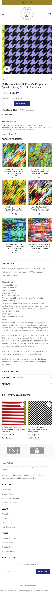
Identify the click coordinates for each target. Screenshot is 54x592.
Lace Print (17, 127)
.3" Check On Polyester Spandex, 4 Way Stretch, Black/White (37, 429)
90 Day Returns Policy (12, 378)
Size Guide (8, 114)
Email (22, 2)
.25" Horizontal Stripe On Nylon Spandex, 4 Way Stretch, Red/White (14, 429)
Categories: (7, 125)
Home (4, 79)
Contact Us (6, 518)
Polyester (46, 127)
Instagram (28, 2)
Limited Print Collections (32, 127)
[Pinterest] (15, 134)
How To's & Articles (9, 527)
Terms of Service (8, 551)
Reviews (6, 384)
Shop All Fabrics (8, 494)
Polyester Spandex (9, 130)
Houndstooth (7, 127)
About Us (5, 514)
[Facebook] (9, 134)
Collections (6, 489)
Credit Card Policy (9, 538)
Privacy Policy (7, 543)
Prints (31, 130)
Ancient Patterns (31, 125)
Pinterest (31, 2)
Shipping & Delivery (11, 371)
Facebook (25, 2)
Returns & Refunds (9, 502)
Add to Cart (22, 103)
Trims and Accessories (11, 498)
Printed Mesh (23, 130)
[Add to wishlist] (22, 404)
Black (41, 125)
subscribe (43, 572)
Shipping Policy (8, 547)
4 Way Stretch (18, 125)
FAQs (4, 523)
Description (8, 264)
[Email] (12, 134)
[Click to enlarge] (7, 69)
